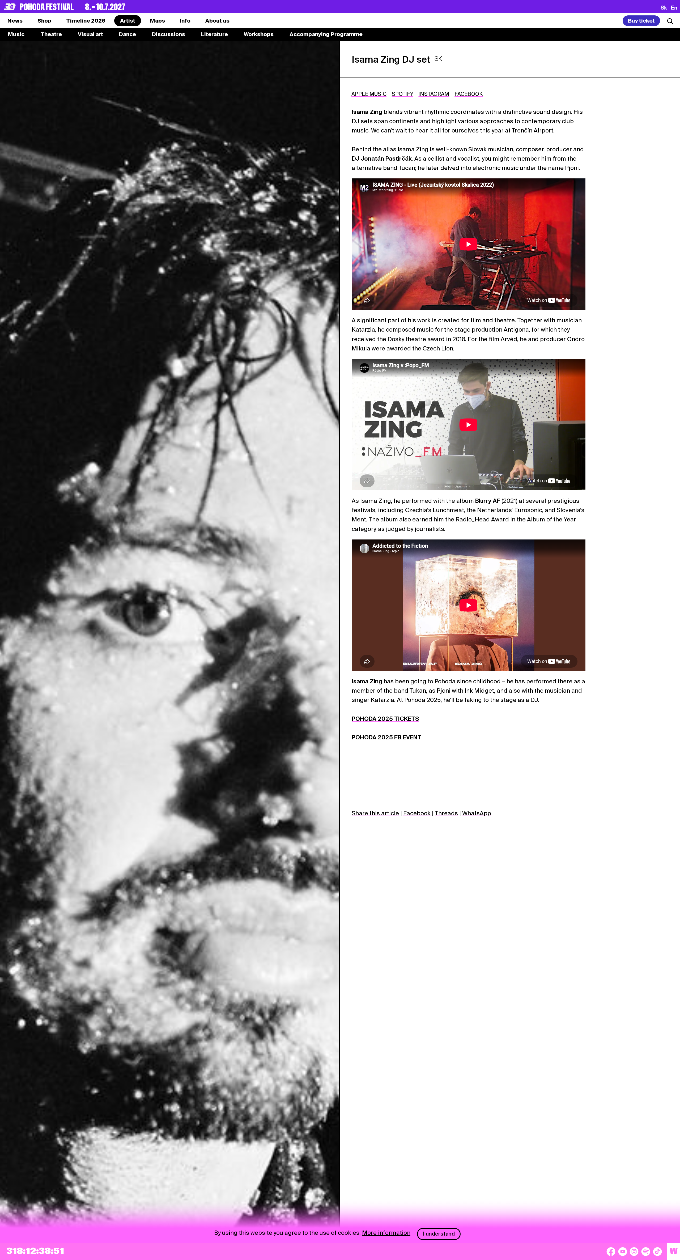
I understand (439, 1234)
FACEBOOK (468, 94)
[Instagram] (634, 1251)
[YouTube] (622, 1251)
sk (664, 7)
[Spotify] (645, 1251)
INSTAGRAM (433, 94)
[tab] (44, 20)
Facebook (417, 813)
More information (386, 1232)
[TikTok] (657, 1251)
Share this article (375, 813)
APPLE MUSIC (368, 94)
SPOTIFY (402, 94)
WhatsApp (476, 813)
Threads (446, 813)
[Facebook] (610, 1251)
